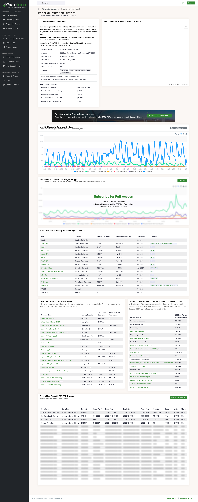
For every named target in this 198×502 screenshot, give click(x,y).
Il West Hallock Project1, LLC (50, 322)
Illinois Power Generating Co (50, 329)
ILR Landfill (45, 343)
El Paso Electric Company (139, 387)
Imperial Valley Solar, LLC (49, 364)
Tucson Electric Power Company (141, 384)
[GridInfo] (14, 5)
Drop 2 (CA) (45, 250)
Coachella (44, 243)
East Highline (45, 264)
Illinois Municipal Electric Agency (52, 325)
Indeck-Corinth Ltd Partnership (51, 378)
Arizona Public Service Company (141, 380)
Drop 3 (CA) (45, 254)
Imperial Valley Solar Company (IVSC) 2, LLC (56, 360)
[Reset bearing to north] (186, 33)
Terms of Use (184, 498)
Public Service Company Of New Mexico (144, 373)
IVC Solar (44, 275)
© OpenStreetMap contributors (178, 85)
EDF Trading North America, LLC (141, 338)
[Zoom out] (186, 30)
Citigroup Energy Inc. (137, 331)
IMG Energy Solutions (48, 350)
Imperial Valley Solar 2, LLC (50, 353)
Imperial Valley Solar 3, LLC (50, 357)
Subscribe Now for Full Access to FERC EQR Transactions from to (113, 201)
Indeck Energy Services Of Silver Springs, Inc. (56, 371)
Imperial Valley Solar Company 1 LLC (53, 271)
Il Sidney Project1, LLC (48, 318)
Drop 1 (43, 247)
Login (182, 3)
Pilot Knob (44, 282)
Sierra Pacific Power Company (140, 377)
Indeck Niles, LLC (47, 374)
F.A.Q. (193, 498)
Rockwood (44, 285)
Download (182, 180)
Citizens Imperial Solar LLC (139, 356)
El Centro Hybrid (46, 268)
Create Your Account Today (159, 116)
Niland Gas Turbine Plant (49, 278)
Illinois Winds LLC (47, 339)
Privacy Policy (172, 498)
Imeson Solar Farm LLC (49, 346)
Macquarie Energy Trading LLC (141, 345)
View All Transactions (178, 397)
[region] (14, 254)
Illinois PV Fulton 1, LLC (49, 336)
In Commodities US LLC (49, 367)
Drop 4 (43, 257)
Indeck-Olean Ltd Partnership (51, 385)
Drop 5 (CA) (45, 261)
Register (191, 3)
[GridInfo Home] (39, 9)
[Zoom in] (186, 26)
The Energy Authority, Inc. (139, 366)
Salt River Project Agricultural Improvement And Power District (151, 363)
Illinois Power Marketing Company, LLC (54, 332)
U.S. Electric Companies (50, 9)
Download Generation (178, 128)
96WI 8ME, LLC (135, 352)
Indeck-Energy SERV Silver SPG (52, 381)
